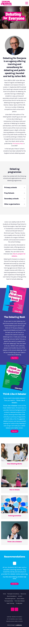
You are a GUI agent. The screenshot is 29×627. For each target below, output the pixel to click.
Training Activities (8, 601)
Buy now (14, 431)
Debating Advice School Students (14, 621)
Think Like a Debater (20, 601)
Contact (20, 596)
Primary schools (10, 187)
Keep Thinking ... (10, 603)
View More (14, 583)
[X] (12, 609)
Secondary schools (11, 199)
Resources (23, 593)
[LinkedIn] (16, 609)
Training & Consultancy (13, 593)
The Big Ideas (19, 603)
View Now (14, 445)
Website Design (10, 625)
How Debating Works (10, 598)
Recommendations (12, 596)
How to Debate (20, 598)
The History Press (18, 143)
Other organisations (12, 204)
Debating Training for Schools (14, 616)
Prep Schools (9, 193)
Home (4, 593)
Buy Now (14, 358)
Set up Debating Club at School (14, 619)
